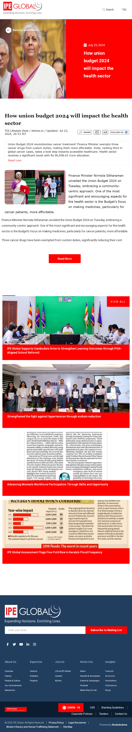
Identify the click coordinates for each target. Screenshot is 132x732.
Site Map (67, 727)
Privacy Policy (56, 722)
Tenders (103, 714)
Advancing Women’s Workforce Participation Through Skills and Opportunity (57, 484)
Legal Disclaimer (77, 722)
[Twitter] (14, 644)
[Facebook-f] (7, 644)
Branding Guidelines (112, 707)
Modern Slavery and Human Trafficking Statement (32, 727)
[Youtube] (21, 644)
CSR (92, 707)
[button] (125, 10)
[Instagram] (34, 644)
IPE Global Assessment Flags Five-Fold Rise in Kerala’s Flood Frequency (54, 552)
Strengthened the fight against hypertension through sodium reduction (54, 416)
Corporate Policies (82, 714)
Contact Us (121, 714)
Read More (65, 258)
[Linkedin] (28, 644)
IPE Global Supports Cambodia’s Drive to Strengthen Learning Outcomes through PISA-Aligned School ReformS (64, 350)
